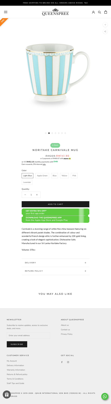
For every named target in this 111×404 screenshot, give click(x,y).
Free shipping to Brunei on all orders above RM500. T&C (55, 3)
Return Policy (34, 271)
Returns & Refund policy (17, 374)
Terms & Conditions (15, 379)
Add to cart (55, 204)
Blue (54, 175)
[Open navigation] (5, 12)
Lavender (27, 182)
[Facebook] (62, 361)
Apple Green (42, 175)
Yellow (64, 175)
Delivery (30, 263)
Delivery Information (15, 365)
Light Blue (27, 175)
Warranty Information (16, 370)
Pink (74, 175)
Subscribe (17, 344)
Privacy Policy (66, 334)
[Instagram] (68, 361)
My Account (12, 361)
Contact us (65, 329)
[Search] (99, 12)
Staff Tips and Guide (15, 383)
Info (44, 164)
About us (65, 325)
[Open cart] (105, 12)
